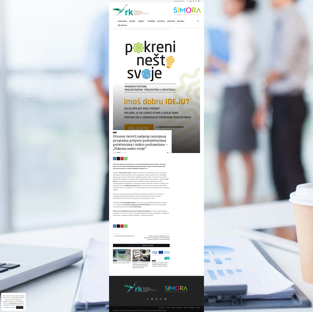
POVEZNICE (151, 21)
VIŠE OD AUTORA (147, 245)
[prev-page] (114, 271)
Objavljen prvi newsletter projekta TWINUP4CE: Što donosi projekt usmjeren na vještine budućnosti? (160, 264)
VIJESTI (121, 29)
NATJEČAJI (161, 21)
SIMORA (141, 21)
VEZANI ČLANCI (134, 245)
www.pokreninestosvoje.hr (126, 213)
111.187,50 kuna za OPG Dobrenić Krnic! (123, 236)
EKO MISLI (180, 21)
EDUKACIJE (171, 21)
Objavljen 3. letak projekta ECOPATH (121, 262)
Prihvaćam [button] (19, 307)
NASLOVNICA (122, 21)
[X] (196, 1)
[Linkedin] (191, 1)
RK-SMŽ (132, 21)
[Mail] (193, 1)
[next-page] (117, 271)
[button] (198, 21)
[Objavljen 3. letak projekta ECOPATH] (122, 255)
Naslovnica (115, 29)
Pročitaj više (13, 303)
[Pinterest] (122, 158)
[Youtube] (199, 1)
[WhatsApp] (125, 158)
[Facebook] (188, 1)
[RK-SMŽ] (156, 10)
